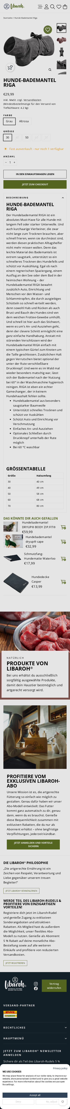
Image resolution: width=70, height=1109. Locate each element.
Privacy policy (60, 1068)
